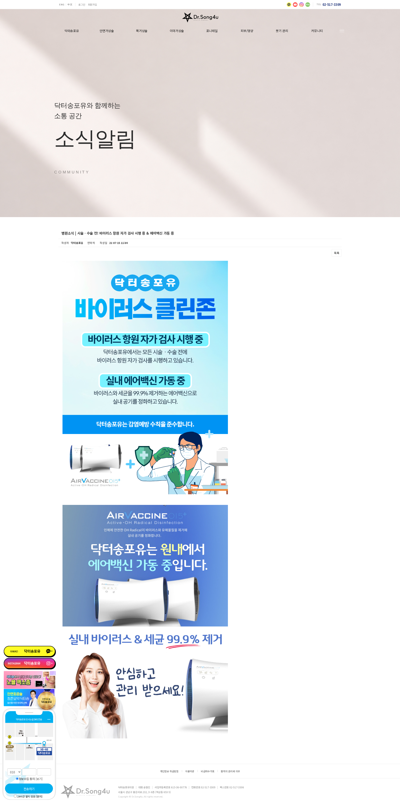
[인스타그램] (301, 4)
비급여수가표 (207, 771)
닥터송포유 (72, 30)
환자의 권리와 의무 (230, 771)
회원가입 (92, 4)
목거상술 (142, 30)
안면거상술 (107, 30)
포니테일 (212, 30)
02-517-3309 (331, 4)
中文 (70, 4)
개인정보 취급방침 (169, 771)
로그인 (81, 4)
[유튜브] (295, 4)
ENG (61, 4)
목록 (336, 253)
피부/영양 (247, 30)
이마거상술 (177, 30)
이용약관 (189, 771)
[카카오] (289, 4)
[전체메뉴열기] (342, 31)
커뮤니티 (317, 30)
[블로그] (307, 4)
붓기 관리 (282, 30)
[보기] (39, 779)
